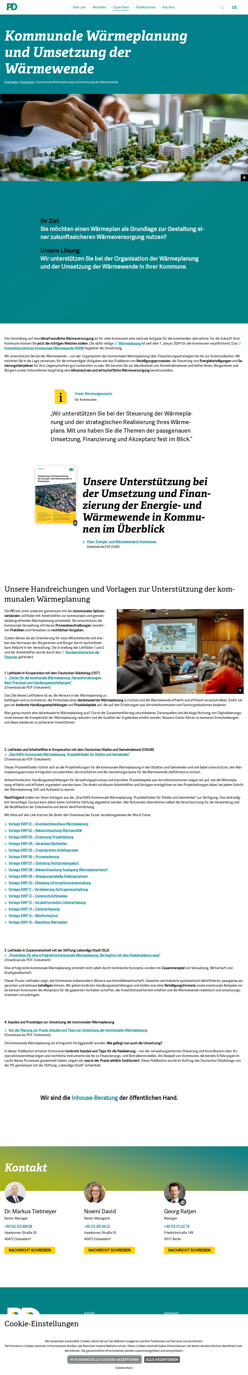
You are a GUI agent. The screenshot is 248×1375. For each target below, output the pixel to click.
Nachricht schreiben (30, 1250)
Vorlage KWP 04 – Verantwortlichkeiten (38, 844)
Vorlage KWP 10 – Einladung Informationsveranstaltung (50, 883)
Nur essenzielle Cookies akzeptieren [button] (104, 1360)
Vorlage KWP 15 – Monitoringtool (33, 916)
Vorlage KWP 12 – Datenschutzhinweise (38, 896)
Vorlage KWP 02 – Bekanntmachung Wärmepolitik (45, 831)
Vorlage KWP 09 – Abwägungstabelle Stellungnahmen (48, 877)
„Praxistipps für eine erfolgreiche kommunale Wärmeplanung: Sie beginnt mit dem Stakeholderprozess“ (84, 955)
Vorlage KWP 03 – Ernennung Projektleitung (41, 837)
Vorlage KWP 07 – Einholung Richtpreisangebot (44, 863)
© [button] (183, 1202)
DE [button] (234, 7)
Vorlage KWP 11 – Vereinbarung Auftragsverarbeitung (48, 890)
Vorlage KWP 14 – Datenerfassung (34, 909)
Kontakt (89, 1313)
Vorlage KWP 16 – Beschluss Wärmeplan (38, 922)
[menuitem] (78, 6)
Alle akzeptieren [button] (162, 1360)
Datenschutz (124, 1368)
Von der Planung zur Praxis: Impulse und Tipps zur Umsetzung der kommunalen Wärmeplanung (78, 1030)
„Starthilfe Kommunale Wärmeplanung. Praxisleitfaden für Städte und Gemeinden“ (69, 755)
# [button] (75, 522)
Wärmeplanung (130, 344)
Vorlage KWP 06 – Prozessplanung (34, 857)
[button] (221, 7)
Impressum (171, 1313)
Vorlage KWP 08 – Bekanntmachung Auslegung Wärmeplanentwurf (58, 870)
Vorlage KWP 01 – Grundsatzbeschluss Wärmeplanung (48, 824)
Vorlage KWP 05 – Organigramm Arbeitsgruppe (43, 850)
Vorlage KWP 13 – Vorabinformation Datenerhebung (47, 903)
